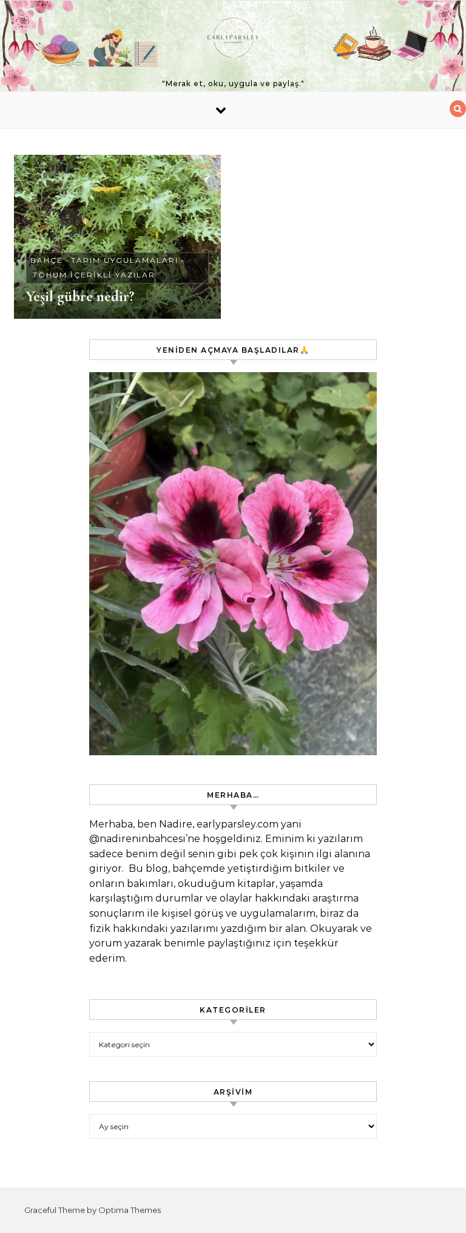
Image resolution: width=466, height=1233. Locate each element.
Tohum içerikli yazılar (94, 274)
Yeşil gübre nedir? (80, 296)
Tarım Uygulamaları (124, 260)
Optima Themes (129, 1210)
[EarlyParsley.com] (233, 40)
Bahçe (46, 260)
